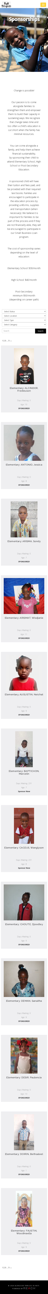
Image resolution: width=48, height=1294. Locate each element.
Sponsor (24, 409)
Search (40, 331)
